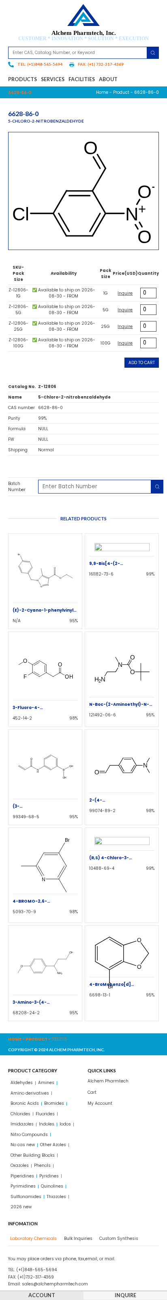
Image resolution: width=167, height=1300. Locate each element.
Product (121, 92)
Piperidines (22, 1176)
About (108, 79)
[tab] (32, 1238)
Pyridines (49, 1176)
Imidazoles (22, 1124)
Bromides (54, 1103)
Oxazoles (20, 1165)
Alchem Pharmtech (108, 1081)
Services (52, 79)
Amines (46, 1083)
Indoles (46, 1124)
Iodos (65, 1124)
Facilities (82, 79)
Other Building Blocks (33, 1155)
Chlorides (20, 1114)
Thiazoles (56, 1197)
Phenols (42, 1165)
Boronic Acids (25, 1103)
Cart (92, 1092)
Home (102, 92)
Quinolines (52, 1186)
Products (22, 79)
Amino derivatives (30, 1093)
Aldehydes (22, 1083)
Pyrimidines (23, 1186)
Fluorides (45, 1114)
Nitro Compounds (29, 1135)
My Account (100, 1103)
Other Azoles (53, 1145)
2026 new (21, 1207)
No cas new (23, 1145)
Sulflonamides (26, 1197)
